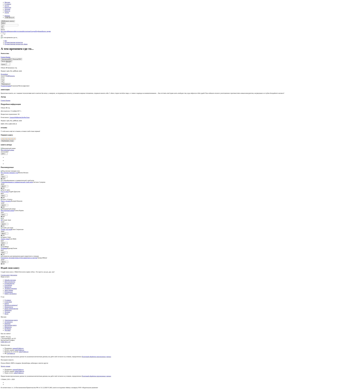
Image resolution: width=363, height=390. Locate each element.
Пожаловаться (6, 84)
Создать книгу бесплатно (9, 275)
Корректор (8, 287)
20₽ (3, 154)
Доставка (7, 330)
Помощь (7, 16)
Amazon (12, 117)
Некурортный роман (7, 150)
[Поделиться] (3, 81)
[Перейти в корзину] (4, 34)
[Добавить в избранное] (3, 78)
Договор (7, 312)
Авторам (7, 9)
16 (1, 220)
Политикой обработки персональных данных (96, 356)
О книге (3, 86)
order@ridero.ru (23, 352)
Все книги (4, 31)
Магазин (7, 2)
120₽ (3, 205)
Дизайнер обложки (11, 288)
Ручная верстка (9, 283)
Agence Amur (5, 239)
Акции (7, 12)
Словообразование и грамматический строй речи (17, 182)
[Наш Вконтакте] (6, 382)
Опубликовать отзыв (7, 141)
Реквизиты (8, 310)
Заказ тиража (9, 290)
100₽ (3, 224)
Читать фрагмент (6, 61)
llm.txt (6, 314)
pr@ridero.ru (11, 353)
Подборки (38, 31)
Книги (7, 303)
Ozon (27, 117)
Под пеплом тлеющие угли (9, 172)
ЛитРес (23, 117)
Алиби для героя (6, 229)
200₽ (3, 186)
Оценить (12, 76)
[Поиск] (2, 27)
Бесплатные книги (11, 325)
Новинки (7, 323)
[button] (181, 27)
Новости (7, 11)
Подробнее (4, 74)
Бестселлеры (19, 31)
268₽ (3, 233)
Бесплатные (26, 31)
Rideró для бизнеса (11, 293)
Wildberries (18, 117)
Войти (3, 23)
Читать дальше (5, 366)
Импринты (11, 31)
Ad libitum (4, 248)
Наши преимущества (11, 308)
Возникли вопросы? (11, 305)
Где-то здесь (5, 191)
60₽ (3, 243)
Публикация (9, 292)
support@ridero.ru (18, 348)
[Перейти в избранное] (2, 34)
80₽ (3, 195)
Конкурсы (8, 7)
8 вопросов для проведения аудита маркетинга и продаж (19, 258)
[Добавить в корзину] (8, 63)
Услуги (7, 6)
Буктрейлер (8, 285)
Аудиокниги (9, 322)
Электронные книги (11, 320)
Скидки (32, 31)
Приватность (9, 307)
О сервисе (8, 4)
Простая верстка (10, 282)
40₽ (3, 177)
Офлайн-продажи (10, 280)
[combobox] (181, 25)
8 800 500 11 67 (5, 342)
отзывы (8, 86)
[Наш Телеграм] (5, 384)
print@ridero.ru (19, 350)
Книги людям (46, 31)
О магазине (8, 302)
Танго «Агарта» (6, 201)
